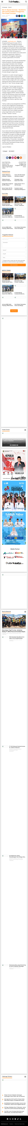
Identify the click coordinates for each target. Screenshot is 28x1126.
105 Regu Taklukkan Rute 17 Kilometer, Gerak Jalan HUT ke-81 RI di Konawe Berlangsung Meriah (15, 1108)
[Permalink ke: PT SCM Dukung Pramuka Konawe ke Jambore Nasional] (20, 211)
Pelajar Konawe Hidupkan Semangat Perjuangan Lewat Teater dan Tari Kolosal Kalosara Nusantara (14, 1095)
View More (14, 310)
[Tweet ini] (19, 16)
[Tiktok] (18, 158)
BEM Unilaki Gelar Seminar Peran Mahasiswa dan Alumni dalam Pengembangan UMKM (7, 165)
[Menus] (2, 1)
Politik (6, 16)
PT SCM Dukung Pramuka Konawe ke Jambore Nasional (19, 216)
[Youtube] (15, 158)
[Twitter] (10, 158)
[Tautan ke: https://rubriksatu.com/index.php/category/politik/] (25, 430)
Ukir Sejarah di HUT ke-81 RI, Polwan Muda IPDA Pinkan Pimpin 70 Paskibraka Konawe (14, 1100)
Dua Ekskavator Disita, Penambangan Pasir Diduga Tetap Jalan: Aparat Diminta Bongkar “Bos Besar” (17, 856)
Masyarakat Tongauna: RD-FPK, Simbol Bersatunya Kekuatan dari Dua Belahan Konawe (7, 184)
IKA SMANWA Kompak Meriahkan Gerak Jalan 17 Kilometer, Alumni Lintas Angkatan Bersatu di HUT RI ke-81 (15, 1104)
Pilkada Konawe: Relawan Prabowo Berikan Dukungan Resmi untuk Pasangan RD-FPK (7, 180)
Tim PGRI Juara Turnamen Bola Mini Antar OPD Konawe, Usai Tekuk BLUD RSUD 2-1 (14, 1112)
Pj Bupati (5, 151)
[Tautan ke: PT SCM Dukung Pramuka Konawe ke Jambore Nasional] (5, 799)
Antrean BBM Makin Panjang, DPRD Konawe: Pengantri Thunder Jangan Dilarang (7, 228)
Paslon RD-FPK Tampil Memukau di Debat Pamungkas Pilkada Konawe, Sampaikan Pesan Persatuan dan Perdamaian (20, 175)
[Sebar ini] (17, 16)
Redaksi (11, 1123)
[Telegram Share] (22, 16)
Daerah (3, 16)
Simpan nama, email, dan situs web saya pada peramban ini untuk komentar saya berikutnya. (13, 261)
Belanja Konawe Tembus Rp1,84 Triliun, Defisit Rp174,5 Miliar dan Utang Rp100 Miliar (7, 204)
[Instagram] (12, 158)
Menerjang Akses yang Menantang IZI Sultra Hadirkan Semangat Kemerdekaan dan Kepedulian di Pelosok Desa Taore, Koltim (17, 965)
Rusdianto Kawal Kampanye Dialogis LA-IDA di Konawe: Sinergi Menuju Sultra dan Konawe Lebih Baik (20, 189)
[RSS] (21, 158)
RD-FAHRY (11, 151)
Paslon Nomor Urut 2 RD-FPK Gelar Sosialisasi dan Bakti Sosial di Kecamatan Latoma (20, 184)
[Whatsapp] (24, 16)
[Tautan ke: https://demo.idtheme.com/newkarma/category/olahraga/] (25, 1077)
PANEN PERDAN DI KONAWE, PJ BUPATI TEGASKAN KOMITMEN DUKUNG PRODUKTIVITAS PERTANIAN (7, 175)
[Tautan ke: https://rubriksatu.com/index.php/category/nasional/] (25, 612)
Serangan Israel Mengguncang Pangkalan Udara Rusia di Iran (20, 164)
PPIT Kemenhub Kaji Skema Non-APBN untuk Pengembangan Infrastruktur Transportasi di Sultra (7, 216)
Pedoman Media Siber (20, 1123)
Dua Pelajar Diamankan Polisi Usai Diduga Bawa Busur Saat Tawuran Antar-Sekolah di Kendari (20, 228)
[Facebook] (7, 158)
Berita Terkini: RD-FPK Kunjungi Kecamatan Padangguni (7, 189)
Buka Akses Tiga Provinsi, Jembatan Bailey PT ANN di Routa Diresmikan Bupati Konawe (20, 204)
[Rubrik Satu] (14, 1)
